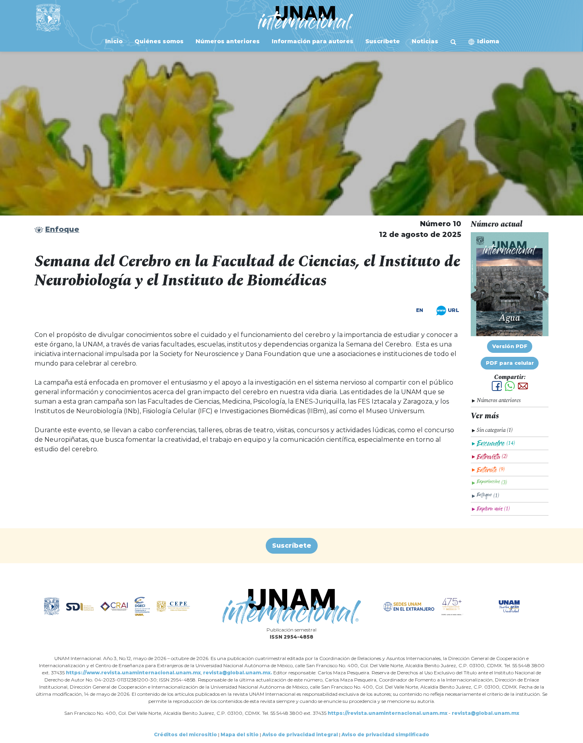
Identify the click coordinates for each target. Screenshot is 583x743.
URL (452, 310)
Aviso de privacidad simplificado (385, 734)
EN (419, 310)
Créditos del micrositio (185, 734)
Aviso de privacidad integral (300, 734)
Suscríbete (382, 41)
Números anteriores (227, 41)
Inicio (113, 41)
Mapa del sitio (240, 734)
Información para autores (311, 41)
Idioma (488, 41)
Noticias (424, 41)
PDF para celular (510, 363)
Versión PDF (509, 346)
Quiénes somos (158, 41)
